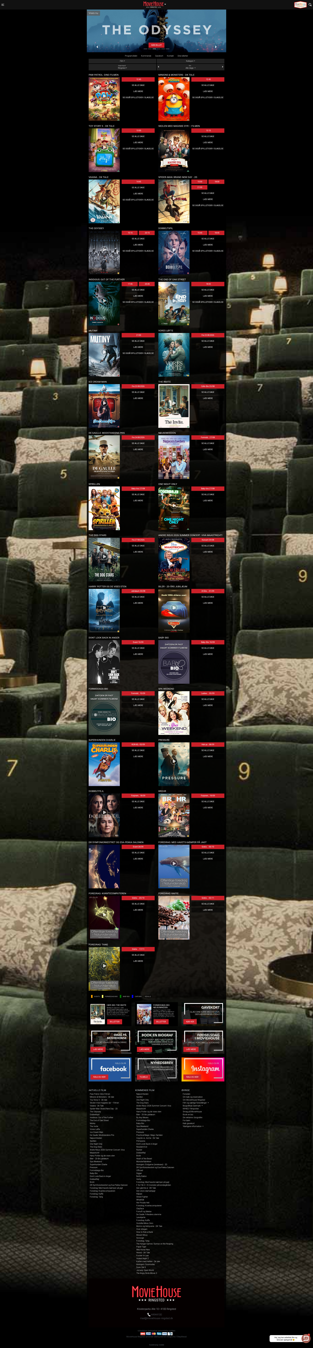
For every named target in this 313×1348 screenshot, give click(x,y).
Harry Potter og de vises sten (102, 1156)
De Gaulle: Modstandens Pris (102, 1135)
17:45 (130, 284)
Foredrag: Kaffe (96, 1194)
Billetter (114, 1022)
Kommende (146, 56)
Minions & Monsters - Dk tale (102, 1097)
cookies (171, 1331)
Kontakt (170, 56)
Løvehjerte (140, 1217)
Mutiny (92, 1123)
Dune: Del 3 (141, 1267)
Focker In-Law (142, 1255)
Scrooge (140, 1238)
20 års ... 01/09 (207, 591)
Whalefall (140, 1200)
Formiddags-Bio (97, 1170)
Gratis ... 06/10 (208, 847)
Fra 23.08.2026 (207, 335)
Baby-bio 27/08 (138, 488)
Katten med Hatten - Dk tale (148, 1261)
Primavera (140, 1141)
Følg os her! (99, 1077)
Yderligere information (192, 1126)
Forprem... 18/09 (138, 795)
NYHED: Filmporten (191, 1109)
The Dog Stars (96, 1147)
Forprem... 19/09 (208, 795)
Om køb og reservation (193, 1097)
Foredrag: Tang (96, 1197)
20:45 (147, 284)
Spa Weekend (96, 1161)
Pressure (93, 1167)
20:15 (147, 233)
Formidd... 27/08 (208, 437)
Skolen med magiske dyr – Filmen (104, 1103)
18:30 (208, 284)
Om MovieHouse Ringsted (194, 1100)
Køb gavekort (189, 1123)
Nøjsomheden (96, 1138)
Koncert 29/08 (208, 540)
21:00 (199, 187)
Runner (139, 1150)
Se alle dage (138, 85)
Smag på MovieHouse (192, 1111)
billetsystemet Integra (163, 1337)
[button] (97, 47)
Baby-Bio (94, 1173)
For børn (186, 1120)
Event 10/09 (138, 642)
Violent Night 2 (142, 1258)
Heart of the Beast (144, 1158)
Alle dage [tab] (190, 67)
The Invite (94, 1126)
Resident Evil (141, 1147)
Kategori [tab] (189, 61)
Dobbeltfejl (94, 1179)
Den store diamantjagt (145, 1191)
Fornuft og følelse (143, 1211)
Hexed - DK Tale (143, 1252)
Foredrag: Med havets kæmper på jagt (106, 1188)
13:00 (138, 130)
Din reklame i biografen (192, 1117)
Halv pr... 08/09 (207, 744)
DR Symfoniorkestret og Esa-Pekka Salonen (109, 1185)
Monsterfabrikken (143, 1161)
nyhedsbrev (143, 1331)
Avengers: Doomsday (145, 1264)
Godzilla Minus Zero (144, 1223)
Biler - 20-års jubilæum (99, 1158)
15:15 (130, 233)
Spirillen (93, 1141)
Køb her (190, 1022)
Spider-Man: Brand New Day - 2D (104, 1109)
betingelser (152, 1331)
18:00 (217, 182)
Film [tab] (121, 61)
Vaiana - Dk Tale (97, 1106)
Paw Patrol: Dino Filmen (100, 1094)
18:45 (217, 233)
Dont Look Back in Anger (100, 1176)
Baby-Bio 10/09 (208, 642)
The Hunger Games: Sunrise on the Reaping (154, 1244)
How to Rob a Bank (144, 1232)
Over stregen (141, 1229)
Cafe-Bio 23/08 (208, 386)
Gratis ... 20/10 (138, 898)
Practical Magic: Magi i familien (149, 1135)
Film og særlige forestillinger (195, 1103)
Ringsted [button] (156, 3)
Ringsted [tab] (122, 67)
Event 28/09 (138, 847)
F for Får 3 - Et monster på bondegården (153, 1185)
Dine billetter (183, 56)
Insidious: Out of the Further (101, 1117)
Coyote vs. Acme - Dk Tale (147, 1138)
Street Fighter (142, 1197)
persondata (163, 1331)
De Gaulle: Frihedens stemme (148, 1214)
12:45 (138, 79)
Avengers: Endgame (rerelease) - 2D (151, 1164)
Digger (139, 1173)
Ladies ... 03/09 (207, 693)
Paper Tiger (141, 1247)
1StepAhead (181, 1337)
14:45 (138, 182)
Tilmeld (144, 1077)
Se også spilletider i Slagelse (138, 97)
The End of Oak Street (99, 1120)
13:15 (208, 130)
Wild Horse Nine (143, 1250)
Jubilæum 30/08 (138, 591)
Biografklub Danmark (192, 1106)
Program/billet (131, 56)
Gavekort (159, 56)
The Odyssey (95, 1111)
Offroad (139, 1170)
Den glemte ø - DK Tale (146, 1188)
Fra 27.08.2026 (138, 540)
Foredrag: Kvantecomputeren (102, 1191)
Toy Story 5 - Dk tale (98, 1100)
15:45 (199, 233)
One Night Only (96, 1144)
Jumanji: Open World (145, 1270)
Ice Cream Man (96, 1132)
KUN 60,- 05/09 (138, 744)
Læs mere (138, 91)
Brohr (92, 1182)
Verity (138, 1179)
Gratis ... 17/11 (138, 949)
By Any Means (142, 1117)
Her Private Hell (142, 1203)
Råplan (139, 1194)
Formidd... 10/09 (138, 693)
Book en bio (188, 1114)
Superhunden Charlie (98, 1164)
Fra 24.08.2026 (138, 437)
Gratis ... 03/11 (208, 898)
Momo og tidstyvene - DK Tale (149, 1226)
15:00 (199, 182)
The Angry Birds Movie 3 (146, 1273)
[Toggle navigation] (310, 5)
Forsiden (186, 1094)
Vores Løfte (95, 1129)
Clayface (140, 1208)
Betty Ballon (141, 1176)
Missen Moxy (142, 1235)
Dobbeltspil (94, 1114)
